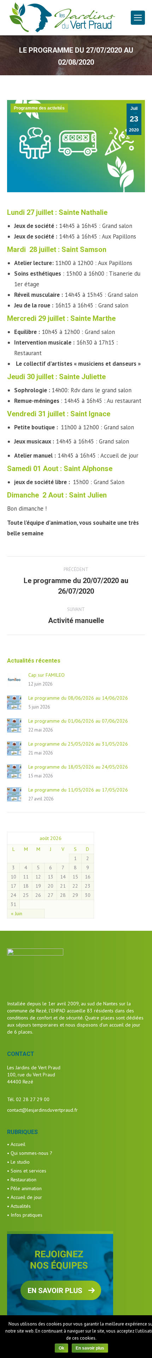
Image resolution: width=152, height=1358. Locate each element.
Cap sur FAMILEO (46, 675)
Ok (61, 1348)
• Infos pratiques (24, 1215)
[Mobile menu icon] (138, 18)
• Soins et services (26, 1171)
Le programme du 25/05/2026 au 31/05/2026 (78, 744)
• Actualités (19, 1206)
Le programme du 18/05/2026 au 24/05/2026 (78, 767)
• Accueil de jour (24, 1197)
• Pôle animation (24, 1188)
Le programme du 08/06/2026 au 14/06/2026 (78, 698)
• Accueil (16, 1144)
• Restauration (21, 1179)
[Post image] (14, 679)
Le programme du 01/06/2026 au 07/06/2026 (78, 721)
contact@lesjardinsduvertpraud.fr (42, 1110)
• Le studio (18, 1162)
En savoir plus (90, 1348)
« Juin (16, 913)
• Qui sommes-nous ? (29, 1153)
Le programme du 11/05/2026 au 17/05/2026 (78, 790)
